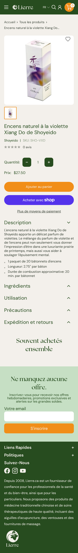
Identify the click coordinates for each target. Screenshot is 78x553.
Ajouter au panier (39, 187)
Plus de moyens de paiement (39, 211)
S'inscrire (39, 428)
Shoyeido (11, 140)
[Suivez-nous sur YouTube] (23, 472)
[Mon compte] (59, 7)
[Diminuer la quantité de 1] (26, 162)
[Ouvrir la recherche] (54, 7)
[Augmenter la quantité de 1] (49, 162)
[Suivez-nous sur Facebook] (7, 472)
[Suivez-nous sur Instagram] (15, 472)
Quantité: (12, 162)
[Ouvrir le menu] (6, 7)
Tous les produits (32, 22)
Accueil (9, 22)
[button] (46, 7)
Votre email (15, 408)
